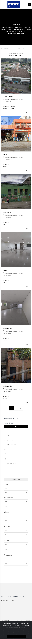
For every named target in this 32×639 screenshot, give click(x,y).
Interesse (6, 432)
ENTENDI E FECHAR (16, 636)
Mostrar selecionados (16, 55)
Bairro (5, 459)
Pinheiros (7, 212)
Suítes (7, 512)
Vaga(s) (7, 526)
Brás (5, 154)
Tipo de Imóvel (8, 441)
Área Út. (8, 541)
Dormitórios (9, 498)
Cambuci (6, 270)
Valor (6, 484)
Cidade (6, 450)
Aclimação (7, 328)
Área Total (8, 555)
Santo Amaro (8, 96)
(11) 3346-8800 (8, 601)
